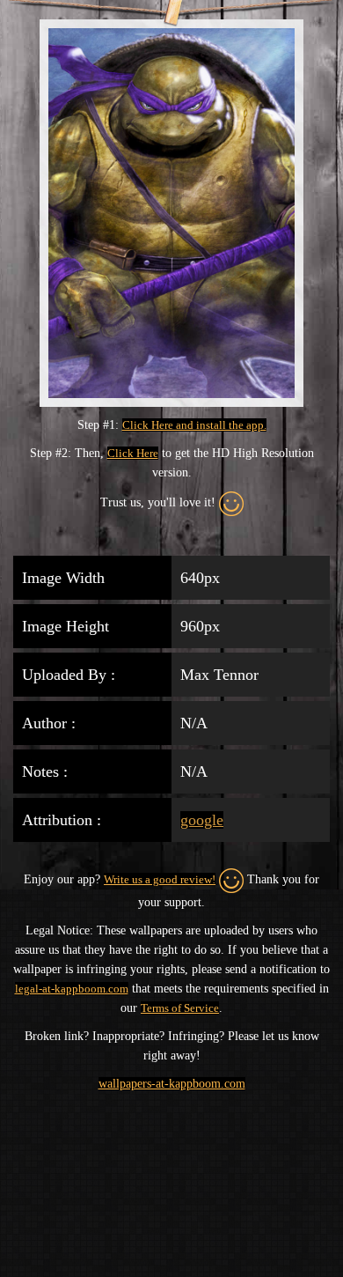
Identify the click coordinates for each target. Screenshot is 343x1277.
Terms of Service (180, 1008)
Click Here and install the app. (194, 425)
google (201, 820)
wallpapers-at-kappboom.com (172, 1083)
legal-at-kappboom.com (71, 988)
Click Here (132, 453)
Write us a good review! (159, 879)
